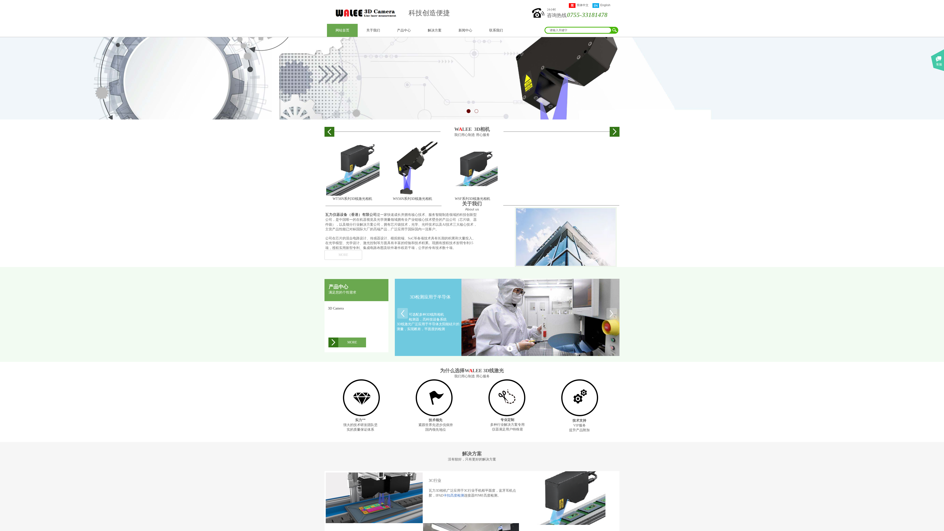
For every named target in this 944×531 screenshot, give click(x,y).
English (605, 5)
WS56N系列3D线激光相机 (412, 199)
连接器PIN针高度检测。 (482, 495)
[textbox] (577, 30)
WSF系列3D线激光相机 (472, 199)
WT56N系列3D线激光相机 (352, 199)
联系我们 (496, 30)
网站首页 (342, 30)
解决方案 (435, 30)
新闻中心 (465, 30)
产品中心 (404, 30)
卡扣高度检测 (453, 495)
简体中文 (583, 5)
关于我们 (373, 30)
